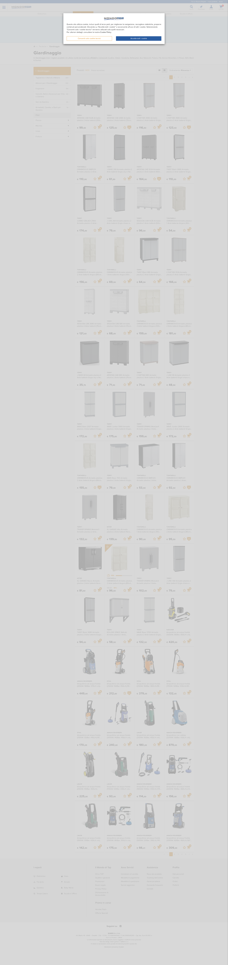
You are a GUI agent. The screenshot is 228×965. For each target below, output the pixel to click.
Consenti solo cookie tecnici (89, 38)
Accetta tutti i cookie (138, 38)
